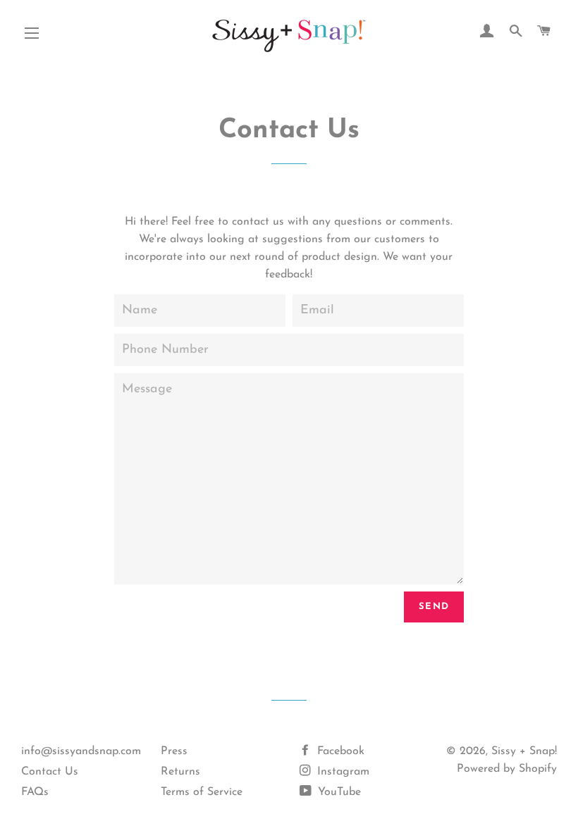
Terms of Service (201, 792)
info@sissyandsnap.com (81, 751)
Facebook (339, 751)
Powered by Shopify (507, 769)
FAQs (35, 792)
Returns (180, 771)
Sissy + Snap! (524, 751)
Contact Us (49, 771)
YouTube (337, 792)
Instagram (341, 771)
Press (174, 751)
